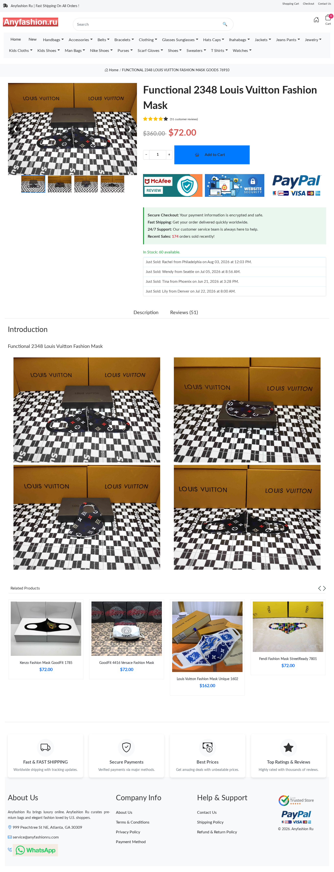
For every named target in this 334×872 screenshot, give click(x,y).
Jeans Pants (286, 40)
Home (16, 39)
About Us (124, 812)
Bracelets (122, 40)
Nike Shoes (99, 51)
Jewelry (311, 40)
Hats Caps (212, 40)
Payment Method (131, 842)
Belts (102, 40)
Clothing (146, 40)
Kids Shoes (46, 51)
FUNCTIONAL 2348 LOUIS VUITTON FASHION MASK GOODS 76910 (175, 70)
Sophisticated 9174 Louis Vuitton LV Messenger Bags (57, 854)
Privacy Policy (128, 832)
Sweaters (194, 51)
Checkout (308, 3)
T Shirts (217, 51)
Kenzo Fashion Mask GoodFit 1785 (46, 663)
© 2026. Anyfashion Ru (295, 829)
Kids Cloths (19, 51)
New (33, 39)
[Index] (316, 20)
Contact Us (324, 3)
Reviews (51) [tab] (184, 312)
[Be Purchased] (18, 854)
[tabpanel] (46, 641)
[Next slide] (324, 588)
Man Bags (73, 51)
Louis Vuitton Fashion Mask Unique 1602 (207, 679)
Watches (240, 51)
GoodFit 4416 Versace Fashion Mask (126, 663)
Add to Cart (215, 155)
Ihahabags (237, 40)
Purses (123, 51)
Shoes (173, 51)
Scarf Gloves (148, 51)
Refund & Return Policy (217, 832)
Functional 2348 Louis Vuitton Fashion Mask (55, 346)
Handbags (51, 40)
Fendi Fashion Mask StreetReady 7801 (288, 659)
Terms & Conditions (132, 822)
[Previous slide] (319, 588)
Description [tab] (146, 312)
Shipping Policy (210, 822)
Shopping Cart (290, 3)
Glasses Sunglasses (178, 40)
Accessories (79, 40)
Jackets (261, 40)
